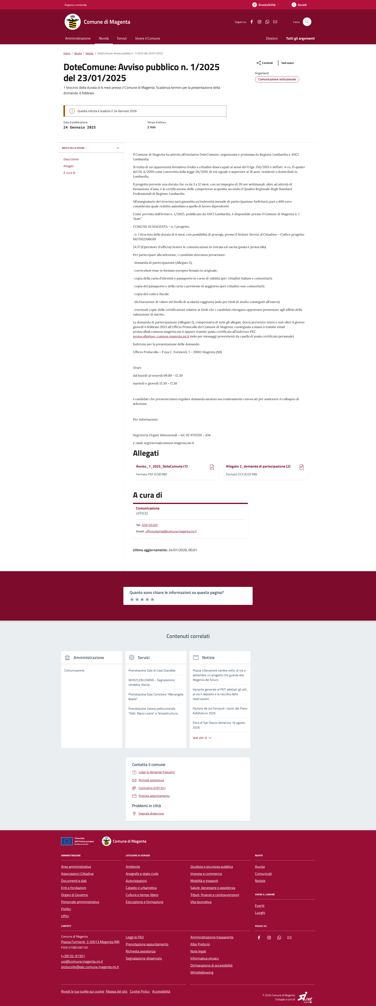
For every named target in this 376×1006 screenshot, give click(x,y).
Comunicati (263, 873)
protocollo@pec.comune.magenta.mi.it (161, 336)
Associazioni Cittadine (77, 873)
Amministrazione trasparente (211, 937)
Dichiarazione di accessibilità (211, 965)
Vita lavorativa (201, 901)
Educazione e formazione (144, 901)
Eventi (259, 905)
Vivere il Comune (147, 38)
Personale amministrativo (80, 901)
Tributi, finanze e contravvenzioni (214, 894)
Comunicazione (147, 508)
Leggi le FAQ (135, 937)
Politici (66, 909)
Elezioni (272, 38)
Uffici (65, 916)
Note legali (198, 951)
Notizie (260, 880)
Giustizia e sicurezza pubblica (211, 866)
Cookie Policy (140, 991)
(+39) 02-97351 (73, 956)
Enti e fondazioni (73, 887)
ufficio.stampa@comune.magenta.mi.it (171, 531)
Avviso (260, 866)
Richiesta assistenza (140, 951)
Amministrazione (77, 38)
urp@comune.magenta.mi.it (82, 961)
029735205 (150, 525)
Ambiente (133, 866)
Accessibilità (161, 991)
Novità (104, 38)
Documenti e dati (74, 880)
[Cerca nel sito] (307, 21)
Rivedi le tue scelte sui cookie (82, 991)
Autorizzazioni (136, 880)
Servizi (122, 38)
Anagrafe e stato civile (142, 873)
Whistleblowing (201, 972)
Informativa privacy (204, 958)
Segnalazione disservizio (144, 958)
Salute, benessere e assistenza (212, 887)
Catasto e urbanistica (141, 887)
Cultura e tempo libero (142, 894)
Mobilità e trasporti (204, 880)
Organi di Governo (74, 894)
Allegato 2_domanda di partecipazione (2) (258, 466)
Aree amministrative (76, 866)
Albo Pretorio (200, 944)
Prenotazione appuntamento (147, 944)
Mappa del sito (116, 991)
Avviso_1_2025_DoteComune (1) (162, 466)
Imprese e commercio (206, 873)
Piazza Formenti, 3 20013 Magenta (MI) (90, 941)
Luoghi (260, 912)
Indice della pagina (73, 148)
